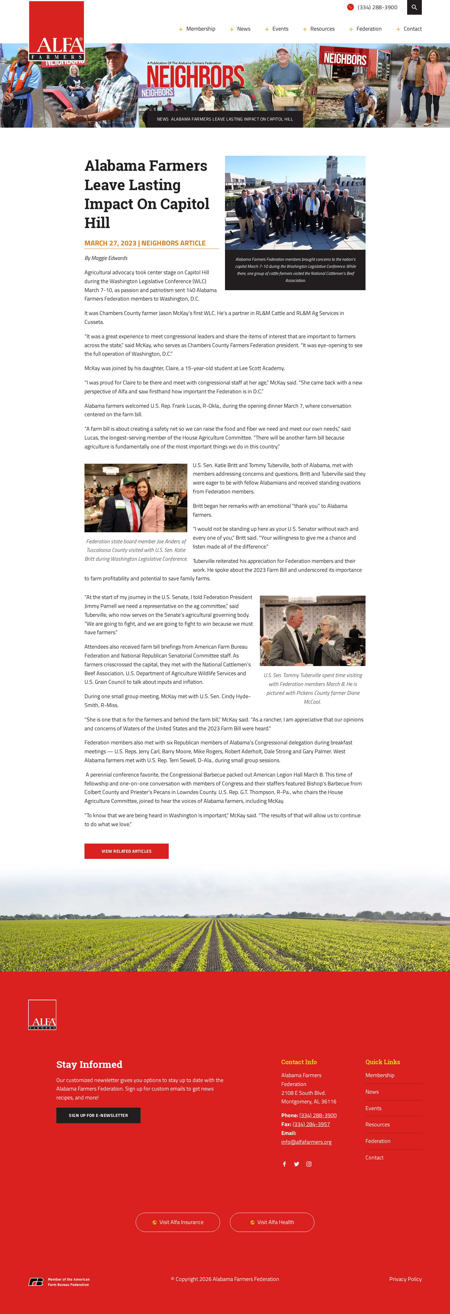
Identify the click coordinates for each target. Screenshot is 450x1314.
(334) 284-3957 (311, 1124)
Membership (200, 28)
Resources (322, 28)
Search (414, 7)
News (243, 28)
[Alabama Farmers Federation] (42, 1015)
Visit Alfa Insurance (181, 1222)
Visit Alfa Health (275, 1222)
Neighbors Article (173, 242)
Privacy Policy (405, 1279)
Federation (369, 28)
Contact (413, 28)
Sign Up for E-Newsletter (98, 1115)
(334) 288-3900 (377, 7)
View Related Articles (127, 851)
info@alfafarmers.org (306, 1142)
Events (280, 28)
